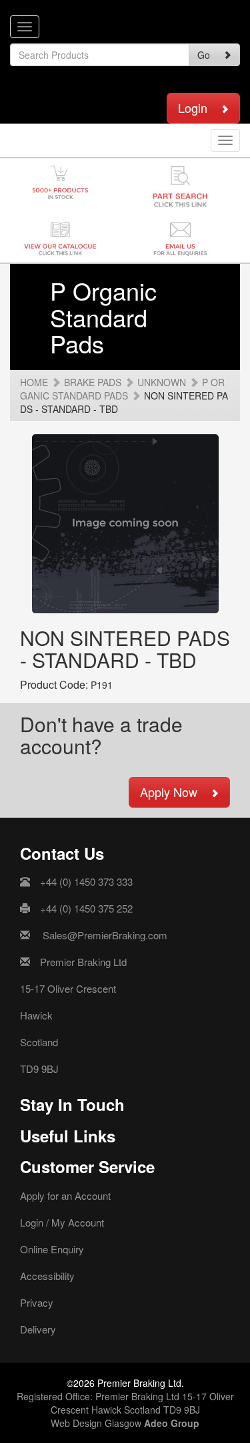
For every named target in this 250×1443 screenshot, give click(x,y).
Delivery (38, 1329)
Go (203, 54)
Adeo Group (171, 1423)
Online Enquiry (52, 1249)
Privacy (36, 1302)
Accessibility (47, 1276)
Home (34, 382)
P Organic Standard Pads (122, 388)
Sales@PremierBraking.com (105, 935)
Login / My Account (62, 1222)
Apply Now (168, 791)
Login (192, 107)
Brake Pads (92, 382)
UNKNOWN (161, 382)
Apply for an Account (65, 1195)
